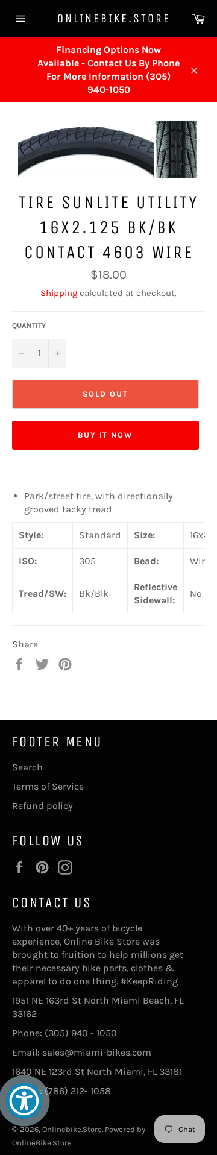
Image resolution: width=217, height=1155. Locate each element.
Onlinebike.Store (108, 18)
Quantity (29, 325)
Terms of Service (48, 786)
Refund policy (42, 805)
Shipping (58, 293)
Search (27, 767)
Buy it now (106, 434)
